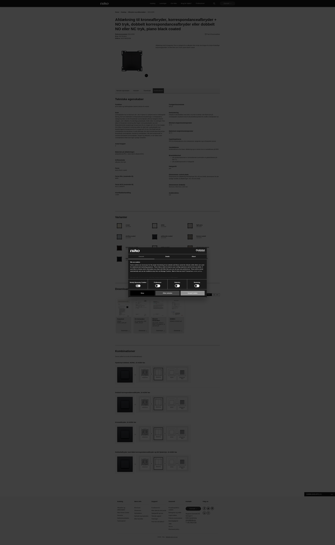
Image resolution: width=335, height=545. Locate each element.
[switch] (157, 285)
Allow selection (167, 293)
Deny (142, 293)
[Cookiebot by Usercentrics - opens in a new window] (197, 250)
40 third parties (144, 277)
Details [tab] (167, 256)
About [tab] (194, 256)
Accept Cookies (192, 293)
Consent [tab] (141, 256)
